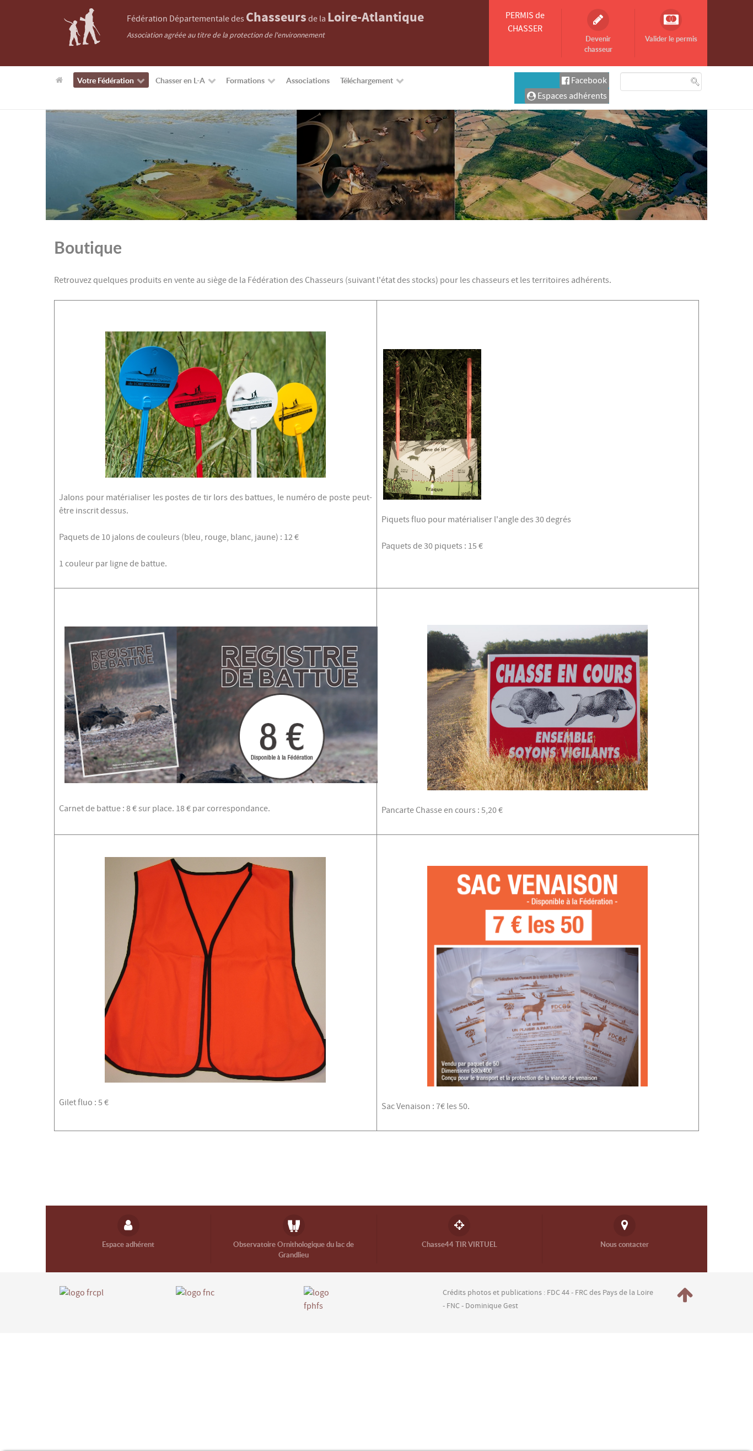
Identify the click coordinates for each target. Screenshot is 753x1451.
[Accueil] (61, 79)
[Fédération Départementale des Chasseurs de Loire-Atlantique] (82, 26)
